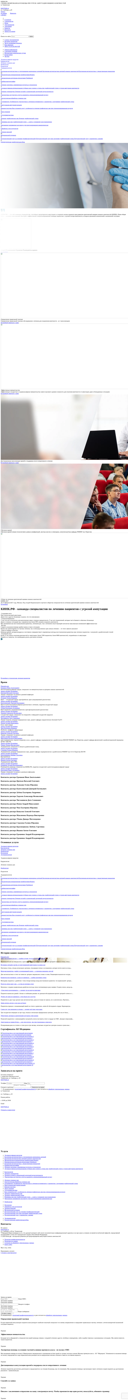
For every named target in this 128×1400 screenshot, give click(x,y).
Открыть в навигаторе (8, 1110)
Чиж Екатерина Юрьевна (9, 728)
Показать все (5, 686)
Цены (6, 23)
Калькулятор (8, 55)
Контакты (7, 30)
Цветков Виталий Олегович (10, 693)
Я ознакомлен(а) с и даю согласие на (36, 1089)
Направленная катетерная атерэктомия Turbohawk (17, 78)
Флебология (8, 1202)
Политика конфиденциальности (14, 1239)
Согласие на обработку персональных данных (19, 1243)
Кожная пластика (6, 108)
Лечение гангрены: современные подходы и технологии (19, 85)
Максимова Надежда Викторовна (11, 738)
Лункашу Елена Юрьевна (9, 698)
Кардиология (8, 1172)
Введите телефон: (24, 1304)
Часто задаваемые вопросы (13, 43)
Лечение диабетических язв (10, 118)
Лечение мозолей (6, 132)
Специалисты (8, 21)
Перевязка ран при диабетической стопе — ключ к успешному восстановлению (26, 122)
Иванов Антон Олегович (9, 760)
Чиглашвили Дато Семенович (10, 718)
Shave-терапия (5, 112)
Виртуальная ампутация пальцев (11, 105)
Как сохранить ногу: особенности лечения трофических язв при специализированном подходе (42, 108)
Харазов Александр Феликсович (11, 713)
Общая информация (10, 49)
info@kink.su (5, 8)
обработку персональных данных (59, 1089)
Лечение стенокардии (8, 91)
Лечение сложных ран (11, 1180)
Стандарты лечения (10, 51)
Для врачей (8, 26)
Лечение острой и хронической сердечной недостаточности (34, 91)
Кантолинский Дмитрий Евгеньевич (12, 703)
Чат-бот (6, 56)
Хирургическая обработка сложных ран (13, 98)
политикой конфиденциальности (25, 1089)
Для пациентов (9, 25)
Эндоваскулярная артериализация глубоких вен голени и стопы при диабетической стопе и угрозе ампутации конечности (40, 88)
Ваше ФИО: (22, 1299)
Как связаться (8, 45)
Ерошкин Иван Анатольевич (10, 688)
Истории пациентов (10, 41)
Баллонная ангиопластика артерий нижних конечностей (61, 71)
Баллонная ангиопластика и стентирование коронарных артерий (22, 71)
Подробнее (4, 252)
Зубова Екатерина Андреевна (10, 708)
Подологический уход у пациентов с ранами (88, 138)
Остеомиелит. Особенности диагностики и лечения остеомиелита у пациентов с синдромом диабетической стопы (37, 101)
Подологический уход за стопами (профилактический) (18, 138)
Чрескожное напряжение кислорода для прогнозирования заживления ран (24, 125)
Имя (25, 1083)
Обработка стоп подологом (9, 128)
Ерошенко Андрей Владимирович (12, 765)
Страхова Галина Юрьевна (9, 750)
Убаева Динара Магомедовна (10, 745)
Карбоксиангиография (8, 81)
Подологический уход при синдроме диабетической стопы (55, 138)
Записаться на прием (38, 1087)
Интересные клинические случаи (15, 53)
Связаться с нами (13, 322)
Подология (8, 1205)
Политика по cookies (11, 1241)
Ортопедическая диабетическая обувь (13, 142)
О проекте (7, 19)
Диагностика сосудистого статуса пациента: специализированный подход (24, 95)
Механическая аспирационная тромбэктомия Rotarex (18, 75)
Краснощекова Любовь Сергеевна (11, 755)
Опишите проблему (7, 1087)
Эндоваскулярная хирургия (13, 1155)
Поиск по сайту (6, 36)
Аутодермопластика (7, 115)
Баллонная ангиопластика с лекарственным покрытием (97, 71)
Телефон (3, 1083)
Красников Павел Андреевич (10, 770)
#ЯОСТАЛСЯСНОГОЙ (12, 46)
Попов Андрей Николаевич (9, 723)
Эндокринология (9, 1218)
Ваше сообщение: (23, 1311)
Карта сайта (8, 1244)
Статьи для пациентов (11, 40)
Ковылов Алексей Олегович (10, 733)
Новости (7, 28)
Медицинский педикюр (8, 135)
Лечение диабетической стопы (28, 118)
